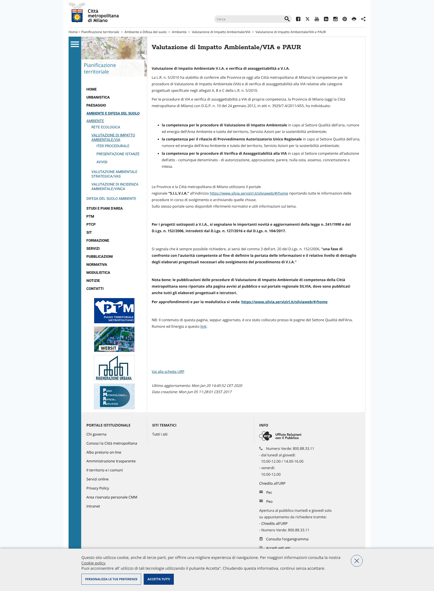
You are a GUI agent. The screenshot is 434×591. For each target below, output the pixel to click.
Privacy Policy (97, 488)
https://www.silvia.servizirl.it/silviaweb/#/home (249, 193)
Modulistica (98, 273)
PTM (90, 216)
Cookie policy (93, 563)
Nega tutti (357, 561)
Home (73, 32)
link (203, 326)
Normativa (96, 265)
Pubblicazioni (99, 257)
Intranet (93, 506)
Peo (269, 501)
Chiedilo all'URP (272, 483)
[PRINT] (354, 19)
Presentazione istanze (118, 154)
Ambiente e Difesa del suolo (145, 32)
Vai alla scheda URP (168, 371)
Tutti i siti (160, 434)
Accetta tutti (158, 579)
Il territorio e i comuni (104, 470)
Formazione (97, 240)
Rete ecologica (105, 127)
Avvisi (101, 162)
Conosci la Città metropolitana (111, 443)
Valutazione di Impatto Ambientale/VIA (221, 32)
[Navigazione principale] (75, 44)
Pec (269, 492)
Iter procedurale (112, 146)
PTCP (91, 224)
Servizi (93, 248)
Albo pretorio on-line (103, 452)
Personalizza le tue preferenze (111, 579)
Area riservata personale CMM (111, 497)
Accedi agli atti (278, 548)
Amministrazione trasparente (111, 461)
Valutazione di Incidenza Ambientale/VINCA (114, 186)
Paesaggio (96, 105)
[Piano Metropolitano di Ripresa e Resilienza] (114, 408)
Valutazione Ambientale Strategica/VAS (114, 174)
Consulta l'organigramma (287, 539)
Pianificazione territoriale (100, 32)
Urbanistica (98, 97)
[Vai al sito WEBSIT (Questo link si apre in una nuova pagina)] (114, 351)
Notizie (93, 281)
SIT (89, 232)
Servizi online (97, 479)
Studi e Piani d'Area (104, 208)
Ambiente (179, 32)
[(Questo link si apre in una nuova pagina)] (298, 19)
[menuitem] (114, 90)
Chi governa (96, 434)
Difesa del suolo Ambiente (111, 199)
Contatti (94, 289)
